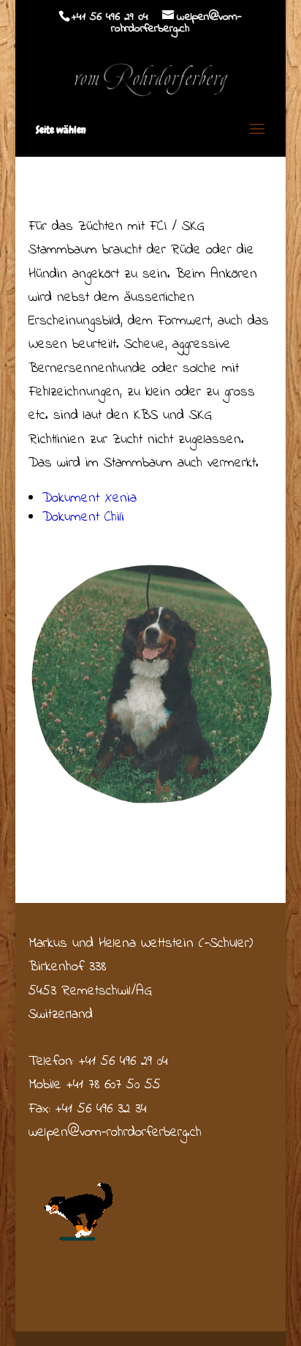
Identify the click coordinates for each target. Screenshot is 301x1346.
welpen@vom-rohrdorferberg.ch (115, 1132)
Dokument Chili (83, 517)
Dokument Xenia (89, 498)
